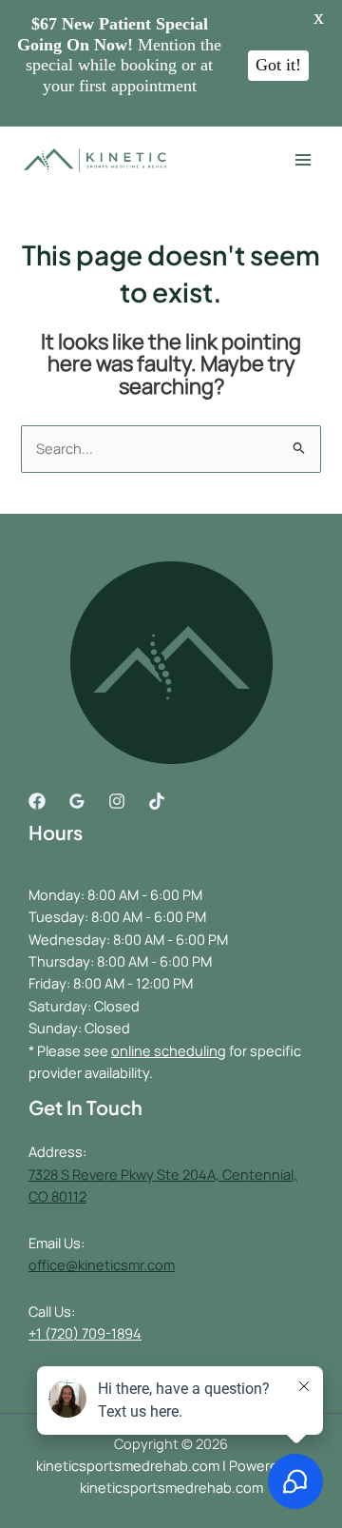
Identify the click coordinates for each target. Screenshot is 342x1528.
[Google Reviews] (77, 801)
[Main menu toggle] (303, 161)
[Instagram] (116, 801)
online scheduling (168, 1050)
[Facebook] (37, 801)
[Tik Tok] (156, 801)
